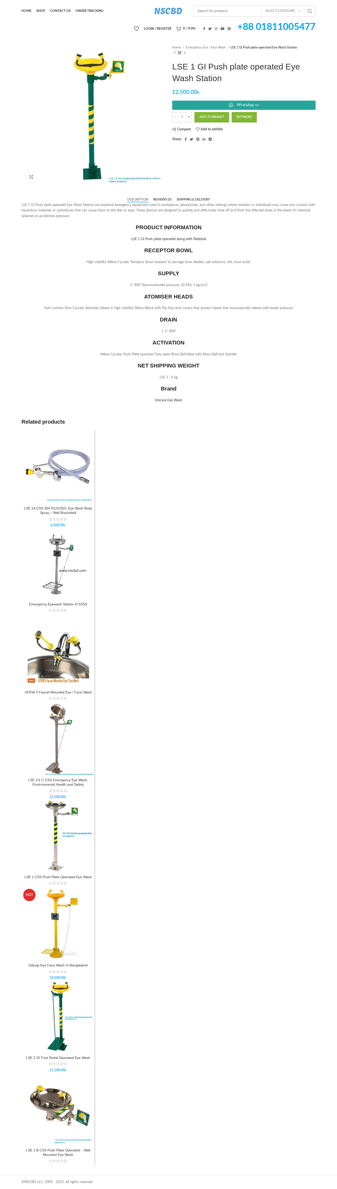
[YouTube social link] (222, 28)
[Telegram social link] (210, 139)
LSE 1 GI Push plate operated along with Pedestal (168, 239)
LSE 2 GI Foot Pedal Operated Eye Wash (58, 1058)
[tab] (137, 200)
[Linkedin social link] (204, 139)
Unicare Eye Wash (168, 400)
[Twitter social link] (210, 28)
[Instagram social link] (216, 28)
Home (177, 47)
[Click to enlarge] (31, 177)
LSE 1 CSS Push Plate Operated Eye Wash (58, 877)
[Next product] (184, 52)
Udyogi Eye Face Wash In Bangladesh (58, 965)
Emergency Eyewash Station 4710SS (58, 604)
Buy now (244, 117)
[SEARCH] (310, 11)
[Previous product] (174, 52)
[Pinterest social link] (229, 28)
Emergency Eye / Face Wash (206, 47)
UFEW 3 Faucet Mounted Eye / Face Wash (58, 692)
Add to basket (211, 117)
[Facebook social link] (204, 28)
